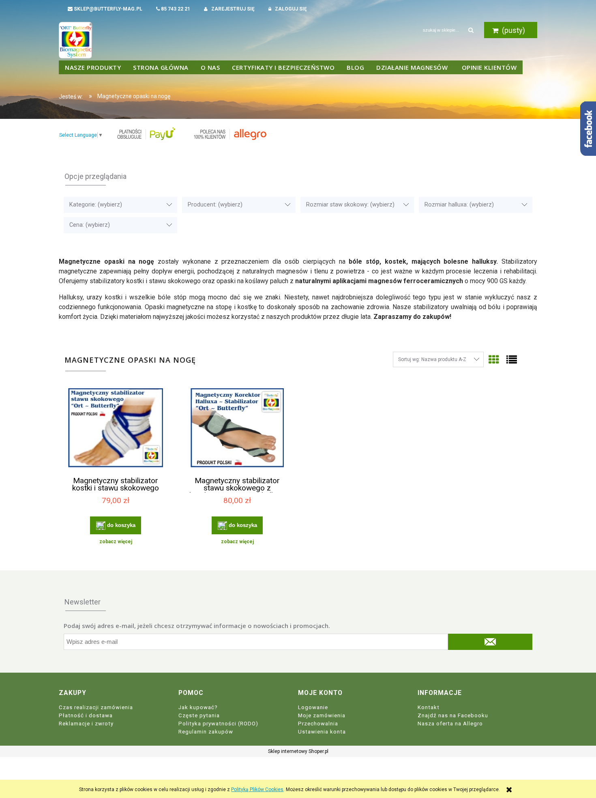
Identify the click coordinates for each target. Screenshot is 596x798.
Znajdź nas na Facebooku (453, 715)
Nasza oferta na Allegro (450, 724)
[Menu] (93, 67)
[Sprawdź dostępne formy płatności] (145, 134)
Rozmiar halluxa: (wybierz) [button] (459, 204)
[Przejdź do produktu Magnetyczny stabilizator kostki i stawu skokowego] (115, 428)
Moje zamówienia (321, 715)
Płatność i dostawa (86, 715)
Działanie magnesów (413, 67)
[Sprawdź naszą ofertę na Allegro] (229, 134)
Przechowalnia (318, 724)
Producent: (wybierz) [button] (215, 204)
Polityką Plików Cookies (257, 789)
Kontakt (428, 707)
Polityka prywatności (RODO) (218, 724)
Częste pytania (199, 715)
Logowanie (313, 707)
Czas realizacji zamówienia (96, 707)
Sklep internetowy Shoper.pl (298, 751)
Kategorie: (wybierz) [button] (95, 204)
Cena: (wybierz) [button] (89, 225)
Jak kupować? (198, 707)
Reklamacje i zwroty (86, 724)
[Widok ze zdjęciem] (494, 360)
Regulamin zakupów (205, 732)
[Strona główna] (75, 39)
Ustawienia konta (322, 732)
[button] (115, 542)
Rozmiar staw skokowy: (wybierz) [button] (350, 204)
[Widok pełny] (511, 360)
